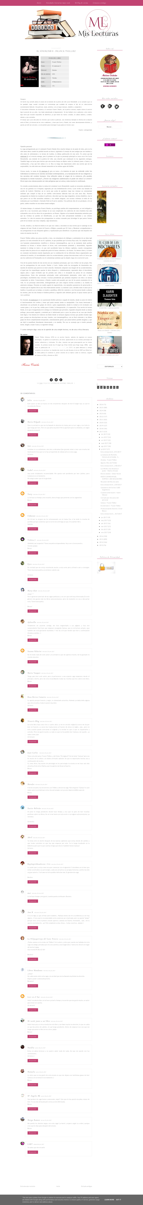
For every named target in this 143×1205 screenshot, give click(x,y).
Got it (118, 1200)
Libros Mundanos (35, 970)
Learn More (109, 1200)
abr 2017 (104, 523)
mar (29, 893)
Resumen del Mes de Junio (110, 482)
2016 (101, 536)
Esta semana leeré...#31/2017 (111, 452)
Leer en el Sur (34, 997)
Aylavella (32, 622)
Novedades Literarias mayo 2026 (58, 3)
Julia (30, 400)
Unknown (31, 516)
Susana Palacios (35, 651)
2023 (101, 413)
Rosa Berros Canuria (37, 697)
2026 (101, 404)
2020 (101, 422)
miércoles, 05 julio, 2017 (39, 400)
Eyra (30, 564)
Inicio (39, 3)
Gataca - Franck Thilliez (108, 503)
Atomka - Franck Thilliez (109, 460)
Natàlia (31, 1048)
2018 (101, 428)
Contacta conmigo (99, 3)
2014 (101, 542)
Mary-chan (32, 591)
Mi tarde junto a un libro (39, 1021)
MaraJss (31, 784)
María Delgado (34, 422)
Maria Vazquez (34, 673)
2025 (101, 407)
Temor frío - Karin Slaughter (109, 308)
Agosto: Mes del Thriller (109, 463)
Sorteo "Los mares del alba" (109, 355)
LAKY (30, 1144)
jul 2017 (104, 449)
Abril (30, 837)
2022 (101, 416)
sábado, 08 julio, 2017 (38, 1144)
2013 (101, 545)
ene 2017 (104, 532)
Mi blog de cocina (81, 3)
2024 (101, 410)
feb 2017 (104, 529)
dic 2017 (104, 434)
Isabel (30, 470)
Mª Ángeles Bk (34, 1096)
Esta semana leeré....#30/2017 (111, 466)
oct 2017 (104, 440)
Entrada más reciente (27, 1186)
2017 (101, 431)
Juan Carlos (33, 753)
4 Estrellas (55, 383)
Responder (33, 410)
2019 (101, 425)
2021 (101, 419)
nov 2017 (104, 437)
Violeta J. (32, 540)
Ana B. (31, 912)
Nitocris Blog (33, 721)
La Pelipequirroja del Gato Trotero (43, 939)
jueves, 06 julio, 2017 (40, 1047)
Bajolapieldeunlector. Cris (39, 864)
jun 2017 (104, 517)
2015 (101, 539)
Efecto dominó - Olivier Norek (111, 474)
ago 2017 (104, 446)
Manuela (31, 1072)
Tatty (30, 494)
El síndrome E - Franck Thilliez (111, 506)
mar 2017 (104, 526)
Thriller (70, 383)
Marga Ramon (34, 1120)
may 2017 (104, 520)
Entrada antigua (86, 1186)
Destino (63, 383)
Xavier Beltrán (34, 808)
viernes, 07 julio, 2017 (46, 1120)
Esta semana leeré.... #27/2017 (111, 514)
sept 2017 (104, 443)
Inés (29, 446)
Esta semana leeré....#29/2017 (111, 485)
